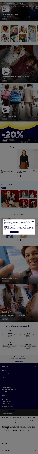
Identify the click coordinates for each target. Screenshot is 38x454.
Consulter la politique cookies (9, 229)
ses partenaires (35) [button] (10, 222)
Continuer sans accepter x (8, 220)
